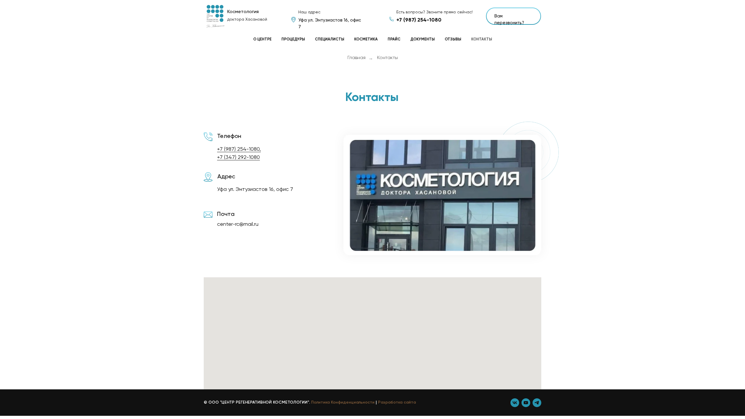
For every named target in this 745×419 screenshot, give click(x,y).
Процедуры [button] (293, 39)
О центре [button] (262, 39)
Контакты (481, 39)
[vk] (514, 402)
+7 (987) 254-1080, (239, 149)
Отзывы (453, 39)
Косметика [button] (366, 39)
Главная (356, 58)
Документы (422, 39)
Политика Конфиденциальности (343, 402)
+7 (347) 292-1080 (238, 157)
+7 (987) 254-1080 (418, 20)
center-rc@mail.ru (237, 224)
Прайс (394, 39)
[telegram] (537, 402)
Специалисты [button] (329, 39)
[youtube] (526, 402)
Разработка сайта (397, 402)
